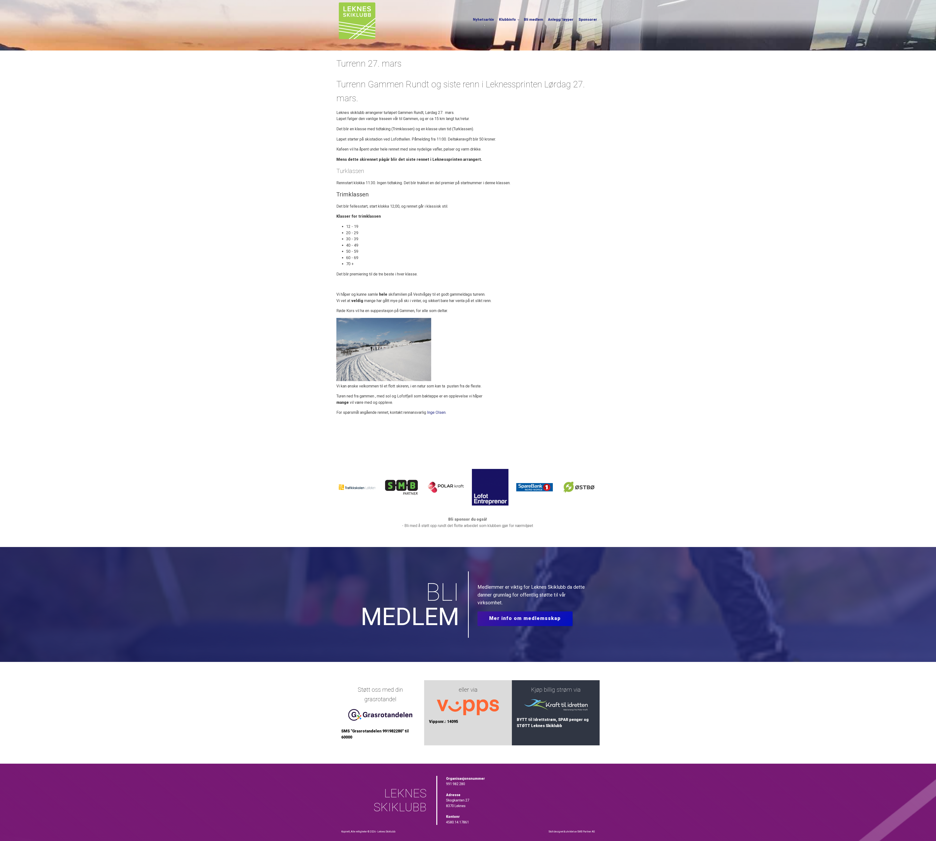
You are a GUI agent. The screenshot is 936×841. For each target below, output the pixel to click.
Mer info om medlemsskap (525, 618)
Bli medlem (533, 19)
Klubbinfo (507, 19)
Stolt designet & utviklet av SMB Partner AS (572, 831)
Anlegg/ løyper (561, 19)
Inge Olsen (436, 412)
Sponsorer (587, 19)
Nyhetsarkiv (483, 19)
